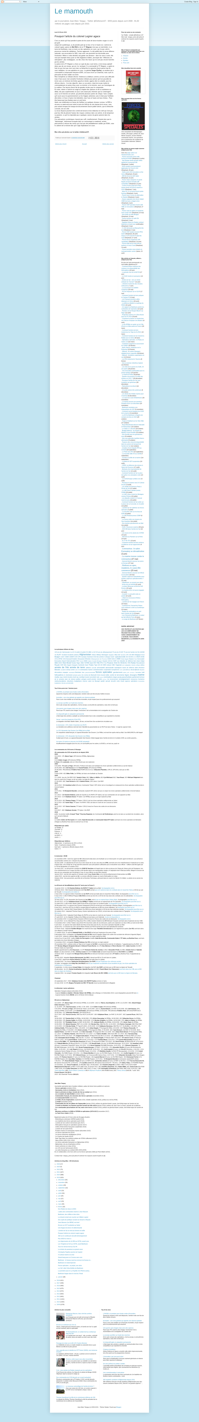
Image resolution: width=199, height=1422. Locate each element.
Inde (118, 661)
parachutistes (127, 677)
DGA (138, 657)
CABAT (62, 657)
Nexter (74, 663)
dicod (132, 670)
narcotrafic (93, 677)
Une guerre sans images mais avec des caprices (71, 708)
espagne (65, 672)
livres (99, 675)
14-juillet (83, 652)
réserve (85, 681)
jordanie (75, 675)
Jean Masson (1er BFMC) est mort (68, 1222)
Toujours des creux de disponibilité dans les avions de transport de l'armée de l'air (132, 444)
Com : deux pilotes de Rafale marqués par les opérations (74, 1370)
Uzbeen (109, 665)
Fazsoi (81, 661)
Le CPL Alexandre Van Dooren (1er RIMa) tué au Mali (73, 730)
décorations (58, 672)
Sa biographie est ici (108, 888)
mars (60, 1204)
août (59, 1190)
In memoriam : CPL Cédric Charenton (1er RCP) (71, 725)
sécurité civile (115, 681)
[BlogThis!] (92, 138)
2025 (58, 1166)
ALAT (59, 655)
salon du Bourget (94, 681)
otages (115, 677)
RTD (129, 663)
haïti (143, 672)
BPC (127, 654)
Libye (142, 661)
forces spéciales (104, 672)
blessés (57, 670)
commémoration (98, 670)
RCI (119, 663)
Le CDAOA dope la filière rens (131, 479)
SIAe (65, 665)
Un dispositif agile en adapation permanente (70, 714)
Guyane (104, 661)
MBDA (57, 663)
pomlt (89, 679)
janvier (60, 1277)
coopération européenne (111, 670)
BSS (133, 655)
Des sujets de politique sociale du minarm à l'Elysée (74, 1220)
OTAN (87, 663)
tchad (122, 681)
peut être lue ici (133, 894)
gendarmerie (118, 672)
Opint (91, 663)
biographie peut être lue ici (125, 907)
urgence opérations (131, 681)
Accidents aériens (73, 655)
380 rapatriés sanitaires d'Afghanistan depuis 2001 (119, 1380)
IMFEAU (110, 661)
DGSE (142, 657)
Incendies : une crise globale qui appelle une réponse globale (75, 697)
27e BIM (88, 652)
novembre (61, 1182)
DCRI (134, 657)
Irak (134, 661)
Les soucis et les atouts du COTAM (133, 533)
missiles (70, 677)
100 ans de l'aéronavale (62, 652)
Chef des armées (98, 657)
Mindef (68, 663)
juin (59, 1196)
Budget (57, 657)
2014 (58, 1291)
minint (65, 677)
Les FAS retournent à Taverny (131, 359)
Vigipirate (119, 665)
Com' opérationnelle (118, 657)
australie (94, 667)
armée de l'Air (62, 667)
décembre (61, 1180)
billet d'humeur (139, 667)
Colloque (107, 657)
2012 (58, 1296)
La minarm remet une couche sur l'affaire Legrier (73, 1217)
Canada (83, 657)
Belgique (138, 655)
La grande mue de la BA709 (131, 272)
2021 (58, 1172)
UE (99, 665)
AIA (56, 654)
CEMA (67, 657)
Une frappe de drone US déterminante (70, 1228)
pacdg (119, 677)
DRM (64, 659)
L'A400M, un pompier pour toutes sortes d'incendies (72, 692)
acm (123, 665)
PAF (95, 663)
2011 (58, 1299)
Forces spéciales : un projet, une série (70, 1265)
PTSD (105, 663)
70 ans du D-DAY (117, 652)
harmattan (138, 672)
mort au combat (79, 677)
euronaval (72, 672)
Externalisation (71, 661)
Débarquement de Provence (99, 659)
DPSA (56, 659)
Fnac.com (126, 63)
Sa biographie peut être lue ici (131, 901)
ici (137, 993)
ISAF (114, 661)
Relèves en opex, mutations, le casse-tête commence (131, 568)
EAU (113, 659)
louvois (103, 675)
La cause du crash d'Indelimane (132, 398)
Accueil (84, 144)
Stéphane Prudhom (95, 1070)
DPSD (60, 659)
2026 (58, 1164)
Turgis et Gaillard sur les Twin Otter (133, 421)
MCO (60, 663)
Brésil (142, 654)
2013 (58, 1294)
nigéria (101, 677)
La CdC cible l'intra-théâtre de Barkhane (70, 1268)
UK (101, 665)
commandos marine (86, 670)
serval (107, 681)
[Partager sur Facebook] (96, 138)
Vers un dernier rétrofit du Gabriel (132, 363)
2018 (58, 1280)
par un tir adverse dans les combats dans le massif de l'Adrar (114, 890)
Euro (135, 659)
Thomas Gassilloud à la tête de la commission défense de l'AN (75, 1397)
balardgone (118, 667)
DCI (127, 657)
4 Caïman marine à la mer (66, 1255)
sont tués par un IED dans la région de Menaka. (123, 973)
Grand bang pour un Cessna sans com (70, 1257)
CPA (79, 657)
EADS (109, 659)
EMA (118, 659)
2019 (58, 1177)
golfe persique (131, 672)
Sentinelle (81, 665)
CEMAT (71, 657)
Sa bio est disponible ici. (112, 917)
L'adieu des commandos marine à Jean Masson (73, 1212)
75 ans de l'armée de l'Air (132, 652)
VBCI (113, 665)
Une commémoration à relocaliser (113, 1372)
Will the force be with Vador (130, 176)
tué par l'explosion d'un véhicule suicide (108, 961)
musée (87, 677)
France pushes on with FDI (130, 218)
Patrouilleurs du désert (129, 386)
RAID (115, 663)
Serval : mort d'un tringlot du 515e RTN (68, 719)
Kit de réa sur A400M (128, 584)
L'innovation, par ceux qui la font (113, 1356)
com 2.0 (77, 669)
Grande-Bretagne (97, 661)
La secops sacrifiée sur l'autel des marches (69, 703)
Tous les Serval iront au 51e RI (67, 1246)
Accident (64, 655)
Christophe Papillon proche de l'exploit (70, 1252)
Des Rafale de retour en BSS (67, 1209)
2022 (58, 1169)
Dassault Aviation (71, 659)
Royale (57, 665)
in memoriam (68, 675)
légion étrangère (131, 675)
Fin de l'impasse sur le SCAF (131, 291)
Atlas (115, 655)
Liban (138, 661)
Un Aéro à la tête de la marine (131, 457)
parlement (136, 677)
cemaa (68, 670)
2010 (58, 1302)
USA (104, 665)
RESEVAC (124, 663)
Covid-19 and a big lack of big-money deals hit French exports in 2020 (131, 187)
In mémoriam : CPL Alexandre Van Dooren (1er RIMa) (73, 736)
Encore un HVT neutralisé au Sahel (69, 1225)
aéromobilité (101, 667)
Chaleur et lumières (109, 1349)
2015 (58, 1288)
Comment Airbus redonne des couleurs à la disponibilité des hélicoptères (131, 268)
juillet (60, 1193)
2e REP (94, 652)
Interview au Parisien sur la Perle (132, 537)
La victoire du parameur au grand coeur (70, 1249)
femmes (78, 672)
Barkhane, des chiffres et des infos (68, 1214)
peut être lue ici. (132, 899)
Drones (88, 659)
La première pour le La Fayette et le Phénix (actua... (74, 1271)
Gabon (90, 661)
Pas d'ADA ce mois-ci (64, 1238)
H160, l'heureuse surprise (130, 527)
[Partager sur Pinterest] (98, 138)
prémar (104, 679)
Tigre (95, 665)
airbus (142, 665)
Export (64, 661)
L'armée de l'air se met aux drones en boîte (71, 1230)
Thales (91, 665)
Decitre (125, 58)
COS (75, 657)
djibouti (137, 670)
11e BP (72, 652)
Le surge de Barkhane (129, 619)
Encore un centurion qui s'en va (66, 1325)
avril (59, 1201)
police (78, 679)
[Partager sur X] (94, 138)
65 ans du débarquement (104, 652)
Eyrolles (125, 60)
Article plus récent (60, 144)
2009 (58, 1304)
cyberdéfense (126, 669)
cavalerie (63, 669)
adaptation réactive (130, 665)
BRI (130, 654)
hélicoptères (59, 675)
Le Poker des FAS (127, 452)
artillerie (88, 667)
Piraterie (110, 663)
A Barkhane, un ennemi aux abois (132, 582)
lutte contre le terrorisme (115, 675)
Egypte (127, 659)
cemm (73, 670)
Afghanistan (85, 654)
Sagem (69, 665)
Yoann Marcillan (60, 1070)
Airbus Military (96, 655)
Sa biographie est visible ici (70, 892)
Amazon (125, 56)
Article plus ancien (108, 144)
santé (103, 681)
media (57, 677)
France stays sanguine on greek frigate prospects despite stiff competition (131, 182)
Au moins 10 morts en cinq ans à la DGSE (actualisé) (72, 741)
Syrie (86, 665)
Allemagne (104, 655)
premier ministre (96, 679)
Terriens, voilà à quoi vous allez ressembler (79, 1359)
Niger (78, 663)
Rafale (133, 663)
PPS (101, 663)
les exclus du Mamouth (89, 675)
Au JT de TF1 (126, 540)
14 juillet (77, 652)
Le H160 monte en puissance (131, 276)
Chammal (90, 657)
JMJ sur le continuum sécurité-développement (72, 1236)
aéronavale (109, 667)
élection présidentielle (67, 683)
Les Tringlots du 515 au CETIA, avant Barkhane (73, 1244)
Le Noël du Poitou (127, 374)
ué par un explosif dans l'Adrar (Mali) (105, 899)
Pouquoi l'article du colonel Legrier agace (71, 1233)
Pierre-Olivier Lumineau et (77, 1070)
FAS (77, 661)
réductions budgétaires (74, 681)
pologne (84, 679)
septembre (61, 1188)
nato (98, 677)
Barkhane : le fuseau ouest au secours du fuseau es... (74, 1260)
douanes (142, 669)
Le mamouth (74, 11)
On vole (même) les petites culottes (114, 1364)
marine (141, 675)
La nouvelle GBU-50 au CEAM (131, 454)
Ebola (122, 659)
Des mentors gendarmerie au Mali (132, 523)
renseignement (124, 679)
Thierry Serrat (121, 1070)
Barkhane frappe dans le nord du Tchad (70, 1273)
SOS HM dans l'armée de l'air (131, 529)
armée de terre (77, 667)
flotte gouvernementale (88, 672)
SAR (61, 665)
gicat (124, 672)
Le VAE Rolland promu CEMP (131, 515)
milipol (61, 677)
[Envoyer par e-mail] (89, 138)
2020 (58, 1175)
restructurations (60, 681)
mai (59, 1198)
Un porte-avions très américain (131, 390)
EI (116, 659)
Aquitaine (111, 654)
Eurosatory (58, 661)
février (60, 1206)
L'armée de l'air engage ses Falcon (133, 602)
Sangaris (75, 665)
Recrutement (140, 663)
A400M (142, 652)
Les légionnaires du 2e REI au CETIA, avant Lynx (73, 1241)
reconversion (114, 679)
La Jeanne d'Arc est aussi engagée (133, 590)
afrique (138, 665)
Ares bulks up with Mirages (130, 214)
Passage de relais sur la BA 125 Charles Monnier (71, 1343)
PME (98, 663)
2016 (58, 1285)
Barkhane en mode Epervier (67, 1263)
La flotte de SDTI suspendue (131, 461)
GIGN (85, 661)
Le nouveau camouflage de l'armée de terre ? (80, 1386)
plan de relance (70, 679)
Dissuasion (81, 659)
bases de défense (128, 667)
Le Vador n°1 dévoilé (128, 428)
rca (108, 679)
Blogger (118, 1407)
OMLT (82, 663)
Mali (64, 663)
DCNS (131, 657)
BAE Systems (122, 654)
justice (79, 675)
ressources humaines (137, 679)
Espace (131, 659)
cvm (121, 669)
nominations (108, 677)
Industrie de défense (126, 661)
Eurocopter (141, 659)
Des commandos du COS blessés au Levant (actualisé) (73, 1377)
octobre (60, 1185)
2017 (58, 1283)
